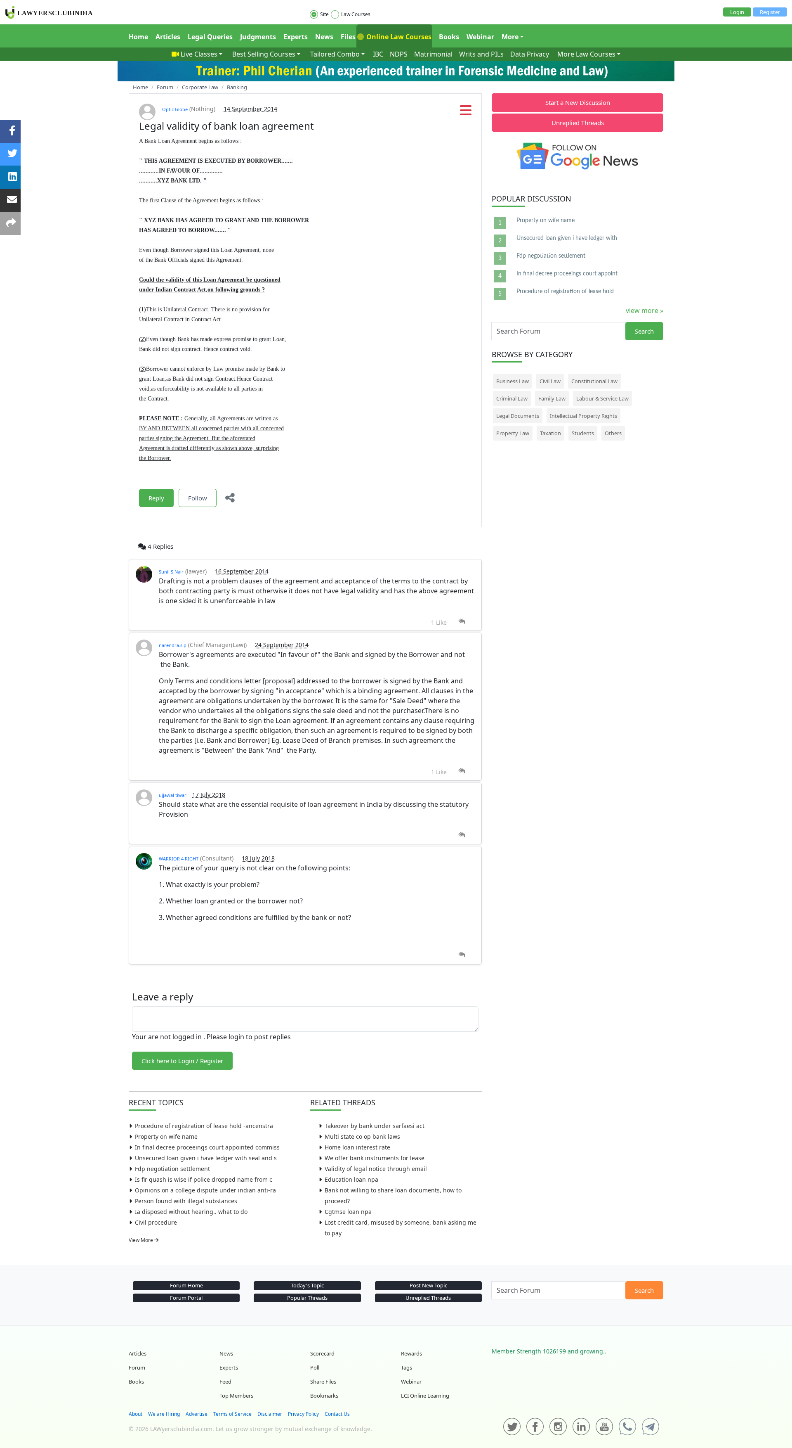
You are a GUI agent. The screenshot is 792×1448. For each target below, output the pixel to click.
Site (324, 14)
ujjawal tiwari (174, 795)
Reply (156, 498)
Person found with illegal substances (186, 1201)
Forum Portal (186, 1297)
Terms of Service (232, 1413)
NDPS (399, 54)
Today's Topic (307, 1285)
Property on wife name (166, 1136)
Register (770, 12)
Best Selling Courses (263, 54)
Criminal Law (512, 398)
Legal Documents (517, 415)
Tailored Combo (335, 54)
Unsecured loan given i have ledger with (566, 238)
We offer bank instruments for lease (374, 1158)
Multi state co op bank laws (362, 1136)
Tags (406, 1367)
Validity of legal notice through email (376, 1169)
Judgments (258, 36)
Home (138, 36)
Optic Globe (175, 109)
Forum (137, 1367)
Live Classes (199, 54)
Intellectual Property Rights (583, 415)
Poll (314, 1367)
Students (583, 433)
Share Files (323, 1381)
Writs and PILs (481, 54)
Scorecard (322, 1353)
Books (449, 36)
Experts (295, 36)
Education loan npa (351, 1179)
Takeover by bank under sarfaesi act (374, 1126)
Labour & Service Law (602, 398)
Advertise (196, 1413)
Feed (225, 1381)
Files (348, 36)
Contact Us (337, 1413)
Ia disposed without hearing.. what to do (191, 1212)
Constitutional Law (594, 381)
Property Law (512, 433)
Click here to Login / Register (182, 1061)
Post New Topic (428, 1285)
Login (737, 12)
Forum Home (186, 1285)
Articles (168, 36)
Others (613, 433)
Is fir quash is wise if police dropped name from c (203, 1179)
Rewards (411, 1353)
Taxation (550, 433)
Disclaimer (269, 1413)
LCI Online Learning (425, 1395)
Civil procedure (156, 1222)
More (510, 36)
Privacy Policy (303, 1413)
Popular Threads (307, 1297)
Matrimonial (433, 54)
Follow (197, 498)
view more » (644, 310)
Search (644, 331)
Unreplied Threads (578, 122)
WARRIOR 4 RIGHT (178, 859)
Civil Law (550, 381)
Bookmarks (324, 1395)
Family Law (552, 398)
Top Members (236, 1395)
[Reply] (462, 621)
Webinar (480, 36)
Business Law (512, 381)
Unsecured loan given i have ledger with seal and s (206, 1158)
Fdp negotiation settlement (172, 1169)
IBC (378, 54)
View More (141, 1240)
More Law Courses (586, 54)
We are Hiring (164, 1413)
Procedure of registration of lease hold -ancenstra (204, 1126)
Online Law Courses (398, 36)
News (324, 36)
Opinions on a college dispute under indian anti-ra (205, 1190)
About (135, 1413)
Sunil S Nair (171, 572)
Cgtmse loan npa (348, 1212)
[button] (465, 112)
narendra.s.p (172, 645)
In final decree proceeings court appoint (567, 274)
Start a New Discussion (577, 102)
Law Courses (355, 14)
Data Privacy (529, 54)
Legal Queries (210, 36)
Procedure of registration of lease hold (565, 291)
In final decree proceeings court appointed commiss (207, 1147)
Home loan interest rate (357, 1147)
